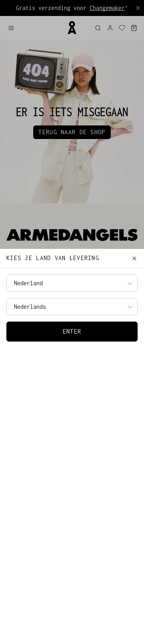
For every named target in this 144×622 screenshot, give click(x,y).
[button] (34, 28)
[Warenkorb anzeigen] (134, 28)
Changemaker (107, 7)
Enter (72, 331)
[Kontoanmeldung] (110, 28)
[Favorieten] (122, 28)
